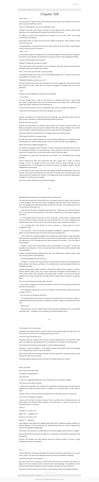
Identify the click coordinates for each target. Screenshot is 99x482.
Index (50, 472)
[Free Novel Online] (49, 4)
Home (20, 9)
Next (54, 472)
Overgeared (24, 9)
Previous (46, 472)
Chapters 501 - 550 (31, 9)
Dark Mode (76, 4)
